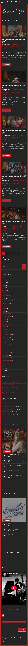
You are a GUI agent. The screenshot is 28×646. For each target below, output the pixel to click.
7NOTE (4, 298)
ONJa (4, 342)
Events (3, 288)
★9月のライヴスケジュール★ (9, 390)
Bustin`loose (6, 303)
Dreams (5, 308)
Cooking (4, 282)
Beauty (3, 280)
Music (3, 365)
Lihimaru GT (5, 329)
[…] (8, 59)
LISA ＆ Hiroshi (6, 337)
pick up (4, 347)
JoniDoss (5, 324)
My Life (3, 368)
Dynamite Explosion (7, 316)
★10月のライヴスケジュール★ (9, 387)
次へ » (4, 257)
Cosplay (4, 285)
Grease (5, 321)
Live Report (15, 44)
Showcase (5, 350)
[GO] (24, 267)
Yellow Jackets (11, 47)
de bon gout (6, 306)
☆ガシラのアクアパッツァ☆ (9, 404)
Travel (3, 370)
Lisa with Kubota (7, 334)
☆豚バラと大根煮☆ (7, 411)
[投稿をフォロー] (3, 615)
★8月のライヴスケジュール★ (9, 392)
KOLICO (5, 326)
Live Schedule (5, 363)
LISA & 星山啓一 (7, 332)
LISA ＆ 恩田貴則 (7, 339)
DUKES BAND (6, 313)
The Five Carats (6, 358)
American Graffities (7, 301)
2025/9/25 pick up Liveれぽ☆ (8, 384)
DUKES (4, 311)
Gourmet (4, 290)
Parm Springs (6, 345)
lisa (18, 404)
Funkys (4, 319)
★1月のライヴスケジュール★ (9, 409)
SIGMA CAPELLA (6, 352)
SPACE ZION (6, 355)
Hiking (3, 293)
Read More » (6, 64)
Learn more (7, 451)
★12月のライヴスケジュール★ (9, 382)
